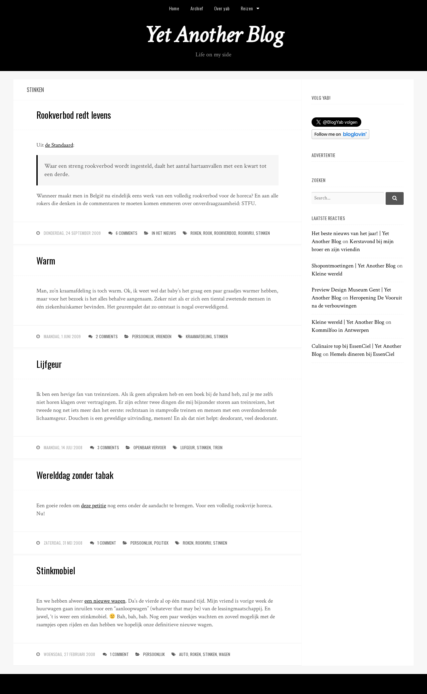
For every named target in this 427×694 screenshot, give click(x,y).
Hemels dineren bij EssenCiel (362, 354)
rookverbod (225, 233)
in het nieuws (164, 233)
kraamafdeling (199, 336)
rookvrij (246, 233)
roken (195, 233)
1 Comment (106, 543)
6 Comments (126, 233)
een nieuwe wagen (104, 601)
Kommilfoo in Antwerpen (340, 330)
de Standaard (59, 145)
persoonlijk (143, 336)
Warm (45, 260)
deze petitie (93, 505)
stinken (263, 233)
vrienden (163, 336)
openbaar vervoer (149, 447)
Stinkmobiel (55, 570)
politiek (161, 543)
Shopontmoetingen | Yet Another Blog (354, 265)
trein (218, 447)
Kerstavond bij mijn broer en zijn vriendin (353, 245)
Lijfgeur (49, 364)
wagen (224, 654)
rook (207, 233)
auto (183, 654)
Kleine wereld (327, 273)
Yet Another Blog (213, 34)
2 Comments (107, 336)
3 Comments (108, 447)
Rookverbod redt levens (73, 114)
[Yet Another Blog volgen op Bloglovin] (340, 137)
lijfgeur (187, 447)
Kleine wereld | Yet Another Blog (348, 322)
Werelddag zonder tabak (74, 475)
